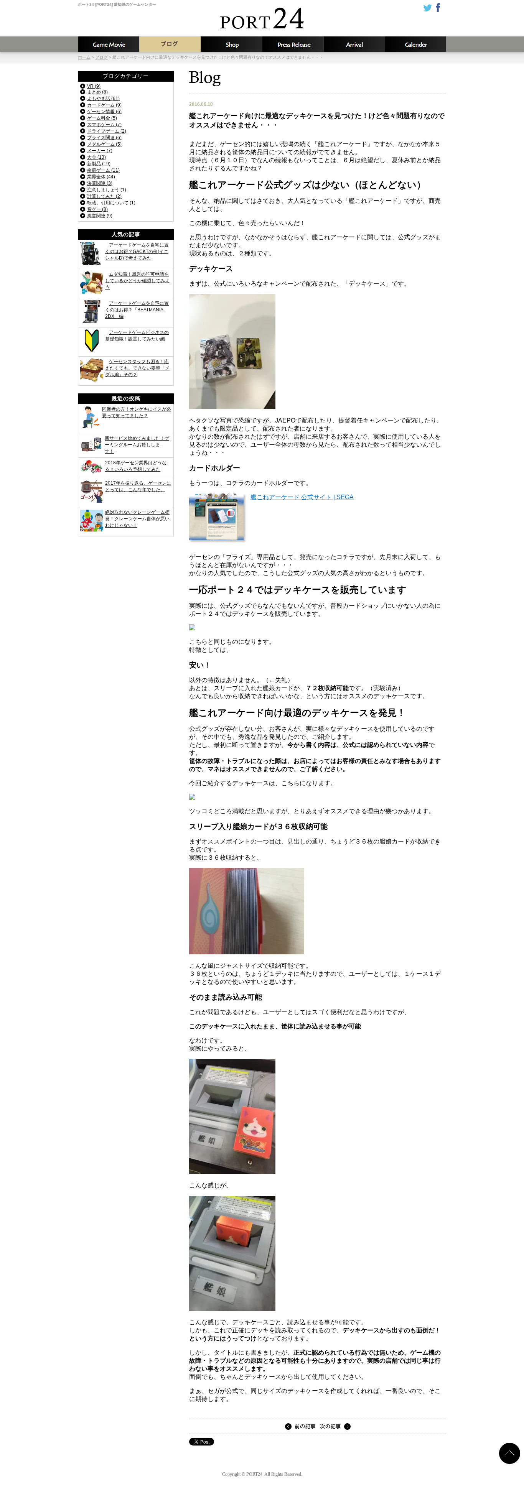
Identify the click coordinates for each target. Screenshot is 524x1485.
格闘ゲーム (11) (103, 170)
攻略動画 (108, 44)
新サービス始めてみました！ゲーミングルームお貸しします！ (137, 445)
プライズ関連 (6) (104, 137)
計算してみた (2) (104, 196)
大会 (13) (96, 157)
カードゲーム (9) (104, 105)
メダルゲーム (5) (104, 144)
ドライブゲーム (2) (106, 131)
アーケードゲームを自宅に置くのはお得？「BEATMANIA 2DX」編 (137, 310)
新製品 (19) (98, 163)
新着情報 (292, 44)
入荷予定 (354, 44)
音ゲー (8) (97, 209)
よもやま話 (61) (103, 98)
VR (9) (94, 86)
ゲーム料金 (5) (102, 118)
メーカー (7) (99, 150)
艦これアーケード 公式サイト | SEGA (302, 497)
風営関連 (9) (99, 216)
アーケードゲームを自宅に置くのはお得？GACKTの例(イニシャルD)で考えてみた (137, 251)
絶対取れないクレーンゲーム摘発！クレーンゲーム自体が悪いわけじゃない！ (137, 519)
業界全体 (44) (101, 176)
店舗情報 (231, 44)
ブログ (170, 44)
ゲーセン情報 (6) (104, 111)
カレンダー (415, 44)
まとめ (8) (97, 92)
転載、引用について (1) (111, 203)
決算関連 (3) (99, 183)
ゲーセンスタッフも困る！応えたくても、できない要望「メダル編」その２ (137, 368)
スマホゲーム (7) (104, 124)
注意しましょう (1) (106, 189)
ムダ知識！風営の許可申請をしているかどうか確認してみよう (137, 280)
